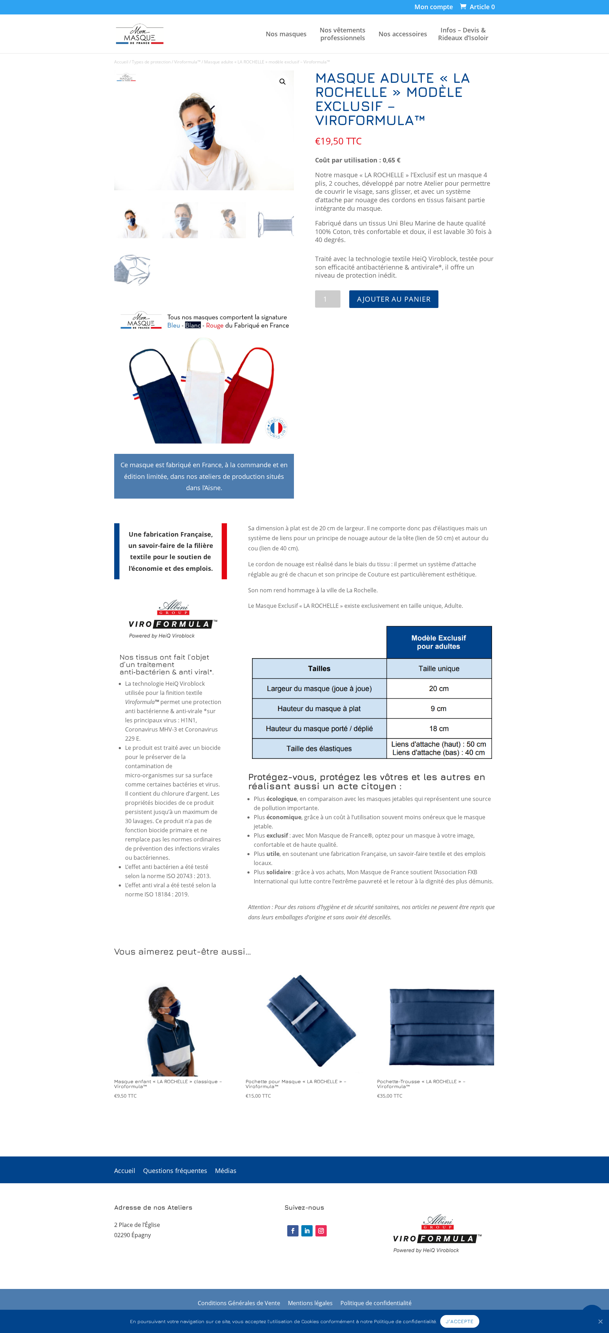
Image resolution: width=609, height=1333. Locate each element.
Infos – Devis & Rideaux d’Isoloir (463, 34)
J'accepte (460, 1321)
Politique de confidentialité (376, 1304)
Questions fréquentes (175, 1171)
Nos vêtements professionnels (342, 34)
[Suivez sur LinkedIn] (307, 1230)
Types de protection (151, 62)
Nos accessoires (403, 34)
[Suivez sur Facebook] (293, 1230)
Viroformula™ (187, 62)
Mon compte (433, 7)
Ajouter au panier (394, 299)
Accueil (121, 62)
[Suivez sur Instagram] (321, 1230)
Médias (225, 1171)
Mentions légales (310, 1304)
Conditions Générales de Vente (239, 1304)
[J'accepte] (600, 1321)
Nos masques (286, 34)
